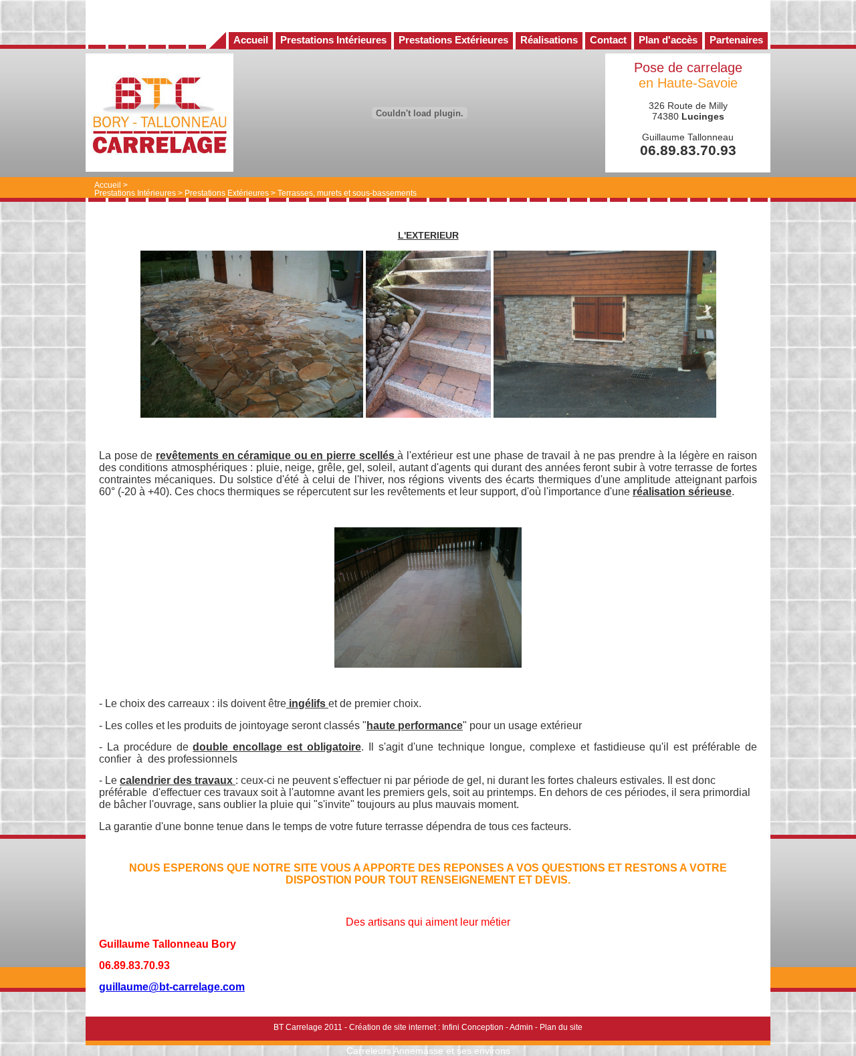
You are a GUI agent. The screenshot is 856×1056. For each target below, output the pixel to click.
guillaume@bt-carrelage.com (172, 987)
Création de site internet (392, 1027)
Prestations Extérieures (227, 193)
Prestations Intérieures (135, 193)
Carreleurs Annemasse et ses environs (428, 1050)
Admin (521, 1027)
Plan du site (561, 1027)
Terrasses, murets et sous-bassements (347, 193)
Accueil (107, 185)
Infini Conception (473, 1027)
